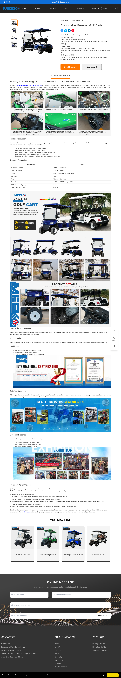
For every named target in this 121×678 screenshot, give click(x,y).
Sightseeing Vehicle (99, 650)
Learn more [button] (53, 675)
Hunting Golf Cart (98, 644)
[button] (14, 23)
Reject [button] (103, 675)
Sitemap (58, 663)
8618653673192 (15, 650)
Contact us (27, 512)
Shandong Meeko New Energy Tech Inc (29, 85)
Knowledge (80, 8)
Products (51, 8)
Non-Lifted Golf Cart (77, 20)
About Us (37, 8)
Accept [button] (113, 675)
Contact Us (95, 8)
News (66, 8)
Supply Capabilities (61, 667)
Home (24, 8)
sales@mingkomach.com (60, 2)
